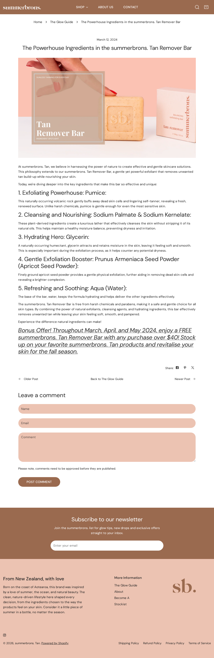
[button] (206, 7)
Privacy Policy (175, 643)
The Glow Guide (61, 22)
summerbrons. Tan (27, 643)
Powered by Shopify (55, 643)
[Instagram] (4, 635)
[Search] (197, 7)
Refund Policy (152, 643)
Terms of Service (200, 643)
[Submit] (158, 545)
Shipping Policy (128, 643)
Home (38, 22)
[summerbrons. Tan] (22, 7)
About (118, 592)
